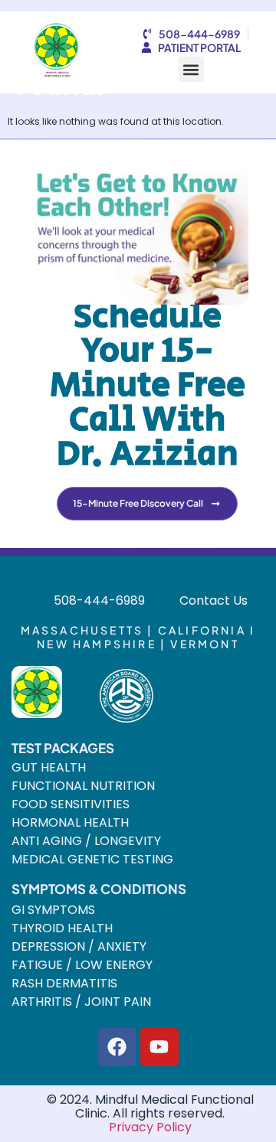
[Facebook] (117, 1047)
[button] (191, 69)
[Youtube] (159, 1047)
